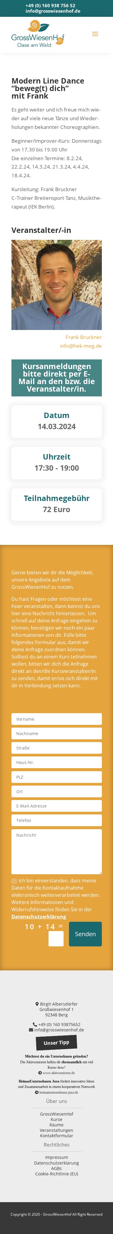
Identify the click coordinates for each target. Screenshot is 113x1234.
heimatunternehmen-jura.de (58, 1092)
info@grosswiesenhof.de (53, 11)
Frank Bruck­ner (84, 337)
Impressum (56, 1157)
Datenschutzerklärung (38, 916)
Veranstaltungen (56, 1130)
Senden (85, 934)
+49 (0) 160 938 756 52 (50, 5)
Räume (56, 1125)
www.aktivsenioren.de (58, 1073)
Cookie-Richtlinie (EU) (56, 1174)
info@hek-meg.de (81, 345)
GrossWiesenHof (56, 1114)
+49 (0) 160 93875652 (58, 1024)
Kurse (56, 1119)
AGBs (56, 1168)
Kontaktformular (56, 1135)
